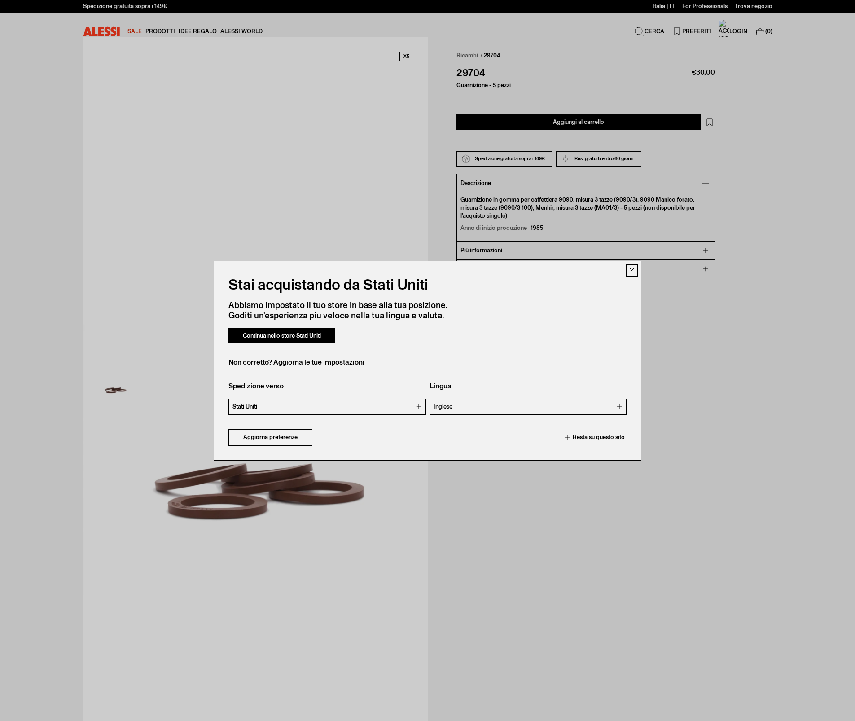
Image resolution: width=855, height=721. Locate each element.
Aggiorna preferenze (270, 437)
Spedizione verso (256, 386)
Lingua (441, 386)
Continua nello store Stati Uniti (282, 335)
